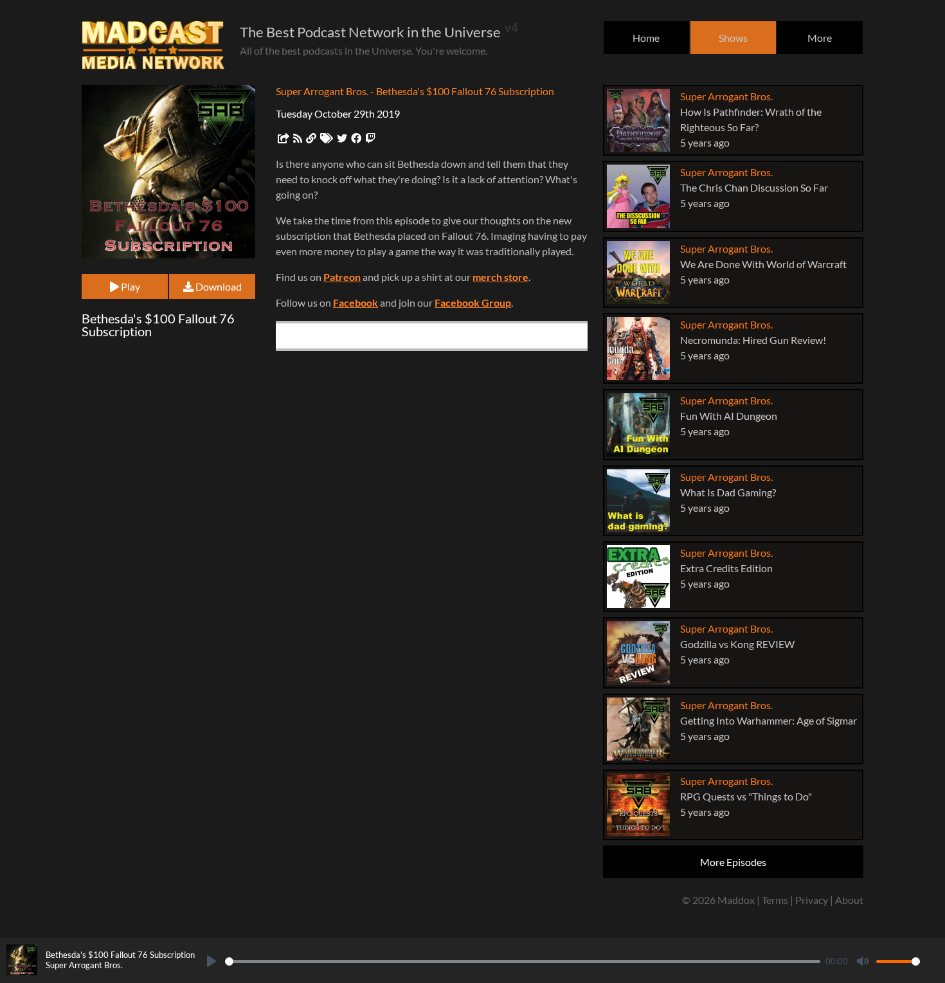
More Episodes (733, 862)
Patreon (342, 277)
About (849, 900)
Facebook (355, 302)
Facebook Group (473, 302)
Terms (775, 900)
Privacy (811, 900)
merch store (500, 277)
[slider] (522, 961)
